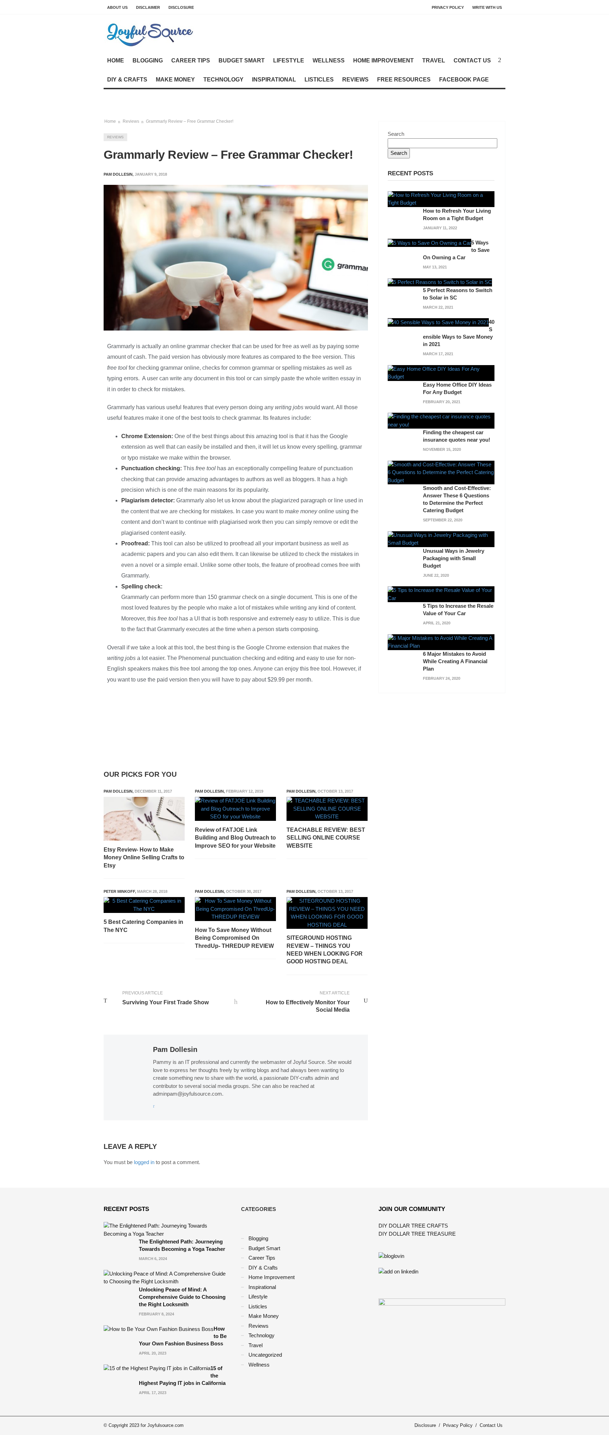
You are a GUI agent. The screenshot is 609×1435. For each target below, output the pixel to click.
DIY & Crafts (127, 80)
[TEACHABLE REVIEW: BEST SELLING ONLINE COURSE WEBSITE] (327, 809)
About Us (117, 7)
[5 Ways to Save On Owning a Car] (429, 243)
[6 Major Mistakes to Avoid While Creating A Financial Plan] (441, 641)
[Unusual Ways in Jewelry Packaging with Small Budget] (441, 538)
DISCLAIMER (148, 7)
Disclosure (181, 7)
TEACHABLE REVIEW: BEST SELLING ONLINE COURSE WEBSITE (326, 838)
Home (115, 60)
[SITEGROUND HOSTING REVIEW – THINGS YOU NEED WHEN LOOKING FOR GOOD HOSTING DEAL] (327, 913)
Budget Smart (242, 60)
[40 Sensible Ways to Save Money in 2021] (438, 322)
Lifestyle (288, 60)
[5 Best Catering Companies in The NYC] (144, 905)
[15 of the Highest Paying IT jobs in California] (157, 1368)
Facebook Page (464, 80)
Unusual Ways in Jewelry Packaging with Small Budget (453, 558)
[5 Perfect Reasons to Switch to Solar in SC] (440, 282)
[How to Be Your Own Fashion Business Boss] (159, 1329)
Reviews (355, 80)
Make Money (175, 80)
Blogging (148, 60)
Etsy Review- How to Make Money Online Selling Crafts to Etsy (144, 857)
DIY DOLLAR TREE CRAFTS (413, 1226)
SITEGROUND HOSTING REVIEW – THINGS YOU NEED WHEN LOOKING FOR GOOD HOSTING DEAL (325, 949)
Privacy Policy (448, 7)
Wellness (329, 60)
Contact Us (472, 60)
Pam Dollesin (118, 791)
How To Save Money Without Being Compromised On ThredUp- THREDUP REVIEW (234, 938)
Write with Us (487, 7)
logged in (144, 1162)
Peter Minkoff (119, 891)
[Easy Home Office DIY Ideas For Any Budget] (441, 372)
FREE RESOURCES (404, 80)
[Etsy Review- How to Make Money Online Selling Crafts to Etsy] (144, 819)
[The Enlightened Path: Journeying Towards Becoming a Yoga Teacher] (167, 1229)
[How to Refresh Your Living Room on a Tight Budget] (441, 198)
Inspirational (274, 80)
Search (396, 134)
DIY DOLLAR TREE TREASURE (417, 1234)
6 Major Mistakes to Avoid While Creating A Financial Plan (455, 661)
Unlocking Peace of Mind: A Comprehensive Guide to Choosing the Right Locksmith (182, 1296)
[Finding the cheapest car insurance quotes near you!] (441, 420)
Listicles (319, 80)
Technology (223, 80)
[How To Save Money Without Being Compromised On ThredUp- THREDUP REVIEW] (235, 909)
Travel (433, 60)
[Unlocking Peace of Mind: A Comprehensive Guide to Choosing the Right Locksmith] (167, 1277)
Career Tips (190, 60)
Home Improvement (383, 60)
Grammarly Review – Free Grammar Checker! (189, 121)
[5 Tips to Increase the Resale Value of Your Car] (441, 594)
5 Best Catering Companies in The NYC (143, 926)
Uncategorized (265, 1355)
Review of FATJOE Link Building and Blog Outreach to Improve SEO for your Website (235, 838)
